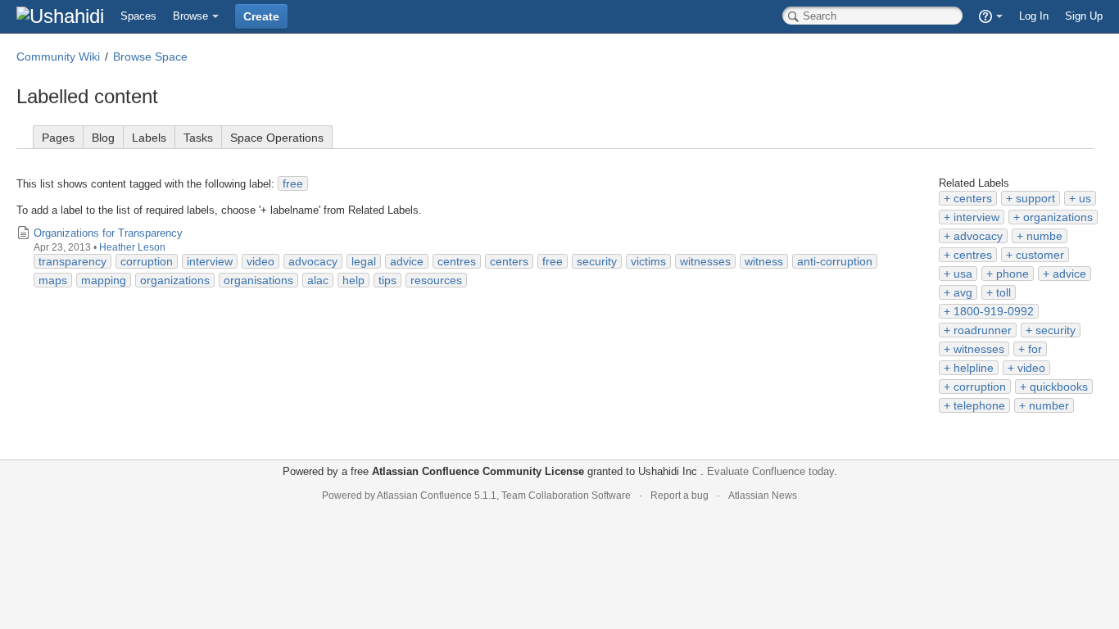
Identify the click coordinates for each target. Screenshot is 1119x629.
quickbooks (1059, 386)
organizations (1058, 217)
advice (1069, 273)
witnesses (979, 348)
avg (963, 292)
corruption (980, 386)
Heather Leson (132, 247)
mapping (103, 280)
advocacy (978, 235)
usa (963, 273)
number (1049, 405)
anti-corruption (834, 261)
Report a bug (679, 495)
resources (436, 280)
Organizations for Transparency (108, 233)
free (293, 183)
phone (1012, 273)
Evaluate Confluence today (770, 471)
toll (1003, 292)
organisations (258, 280)
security (1055, 330)
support (1035, 198)
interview (976, 217)
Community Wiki (58, 56)
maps (53, 280)
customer (1040, 254)
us (1085, 198)
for (1035, 348)
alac (317, 280)
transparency (72, 261)
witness (764, 261)
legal (363, 261)
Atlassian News (762, 495)
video (1031, 367)
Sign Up (1084, 16)
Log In (1034, 16)
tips (387, 280)
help (353, 280)
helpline (974, 367)
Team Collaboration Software (566, 495)
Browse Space (150, 56)
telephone (979, 405)
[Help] (991, 16)
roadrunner (983, 330)
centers (973, 198)
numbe (1044, 235)
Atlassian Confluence (424, 495)
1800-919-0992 (994, 311)
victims (648, 261)
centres (973, 254)
